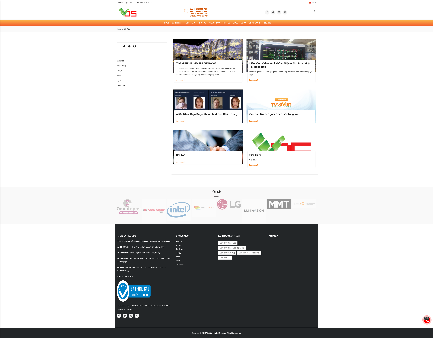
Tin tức (226, 23)
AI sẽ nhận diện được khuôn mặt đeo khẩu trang (206, 114)
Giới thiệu (255, 155)
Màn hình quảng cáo (228, 243)
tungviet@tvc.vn (125, 2)
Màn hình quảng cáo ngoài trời (232, 248)
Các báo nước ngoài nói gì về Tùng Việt (274, 114)
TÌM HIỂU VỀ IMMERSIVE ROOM (196, 63)
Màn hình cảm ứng (227, 253)
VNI (313, 2)
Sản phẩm (176, 23)
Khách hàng (214, 23)
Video (235, 23)
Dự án (243, 23)
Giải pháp (190, 23)
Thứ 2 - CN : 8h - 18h (144, 2)
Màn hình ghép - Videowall (249, 253)
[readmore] (180, 80)
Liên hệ (267, 23)
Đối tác (202, 23)
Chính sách (254, 23)
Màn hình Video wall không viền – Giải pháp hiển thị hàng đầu (279, 65)
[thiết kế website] (426, 318)
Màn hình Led (225, 258)
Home (166, 23)
